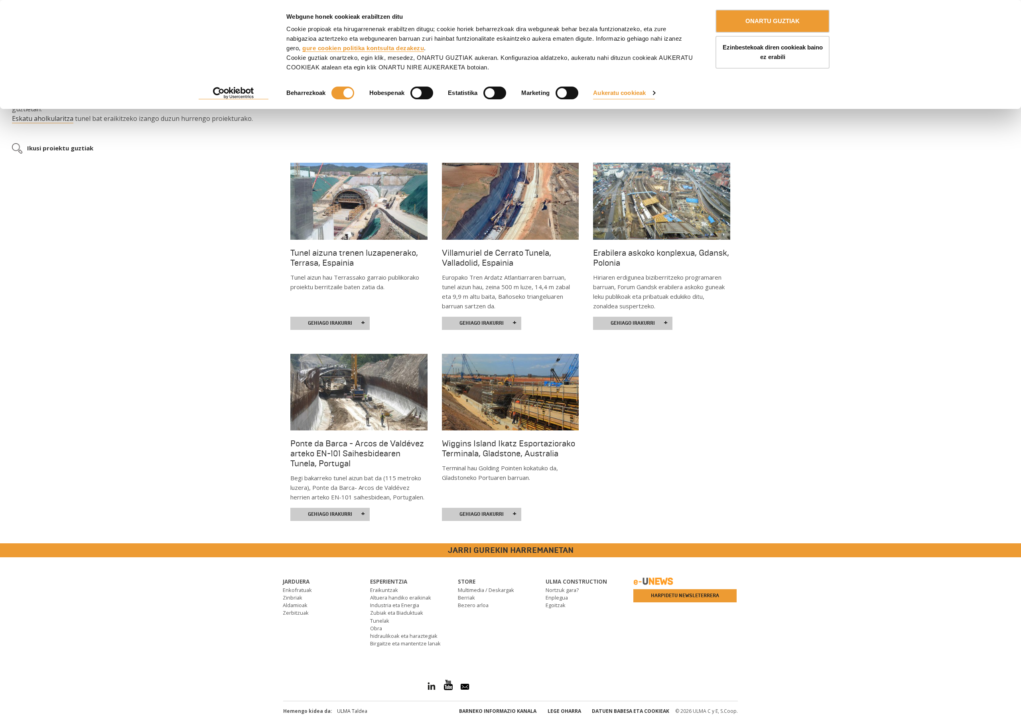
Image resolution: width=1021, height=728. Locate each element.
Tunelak (379, 620)
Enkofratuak (297, 590)
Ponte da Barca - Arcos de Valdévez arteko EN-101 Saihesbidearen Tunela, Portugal (357, 453)
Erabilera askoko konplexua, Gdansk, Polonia (661, 258)
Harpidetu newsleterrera (685, 595)
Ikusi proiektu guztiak (60, 148)
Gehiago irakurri (336, 322)
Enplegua (557, 597)
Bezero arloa (473, 605)
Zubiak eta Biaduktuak (396, 612)
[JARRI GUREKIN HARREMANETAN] (6, 551)
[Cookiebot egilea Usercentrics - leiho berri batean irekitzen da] (233, 93)
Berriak (466, 597)
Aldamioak (295, 605)
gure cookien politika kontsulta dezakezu (363, 48)
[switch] (421, 93)
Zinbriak (292, 597)
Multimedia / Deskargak (486, 590)
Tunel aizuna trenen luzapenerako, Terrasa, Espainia (354, 258)
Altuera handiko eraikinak (400, 597)
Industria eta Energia (394, 605)
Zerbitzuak (296, 612)
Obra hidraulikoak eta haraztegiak (404, 632)
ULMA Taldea (352, 711)
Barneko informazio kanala (497, 711)
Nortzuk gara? (562, 590)
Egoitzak (556, 605)
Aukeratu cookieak (619, 92)
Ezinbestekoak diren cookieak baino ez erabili (773, 52)
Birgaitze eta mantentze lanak (405, 643)
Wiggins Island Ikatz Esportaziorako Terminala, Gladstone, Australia (508, 448)
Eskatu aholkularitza (42, 118)
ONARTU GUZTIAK (772, 21)
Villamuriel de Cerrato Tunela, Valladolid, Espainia (496, 258)
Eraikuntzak (384, 590)
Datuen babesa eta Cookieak (630, 711)
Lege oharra (564, 711)
